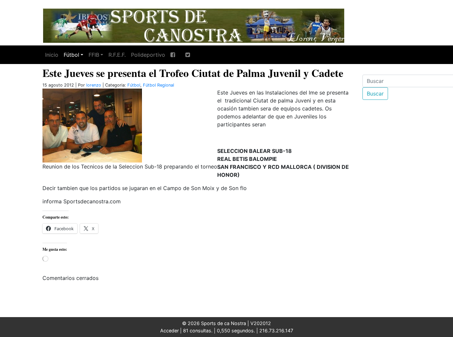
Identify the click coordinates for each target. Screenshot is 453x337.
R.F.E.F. (117, 54)
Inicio (51, 54)
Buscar (375, 93)
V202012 (260, 323)
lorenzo (93, 85)
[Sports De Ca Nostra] (193, 25)
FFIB (94, 54)
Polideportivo (148, 54)
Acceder (169, 330)
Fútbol (71, 54)
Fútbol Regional (158, 85)
